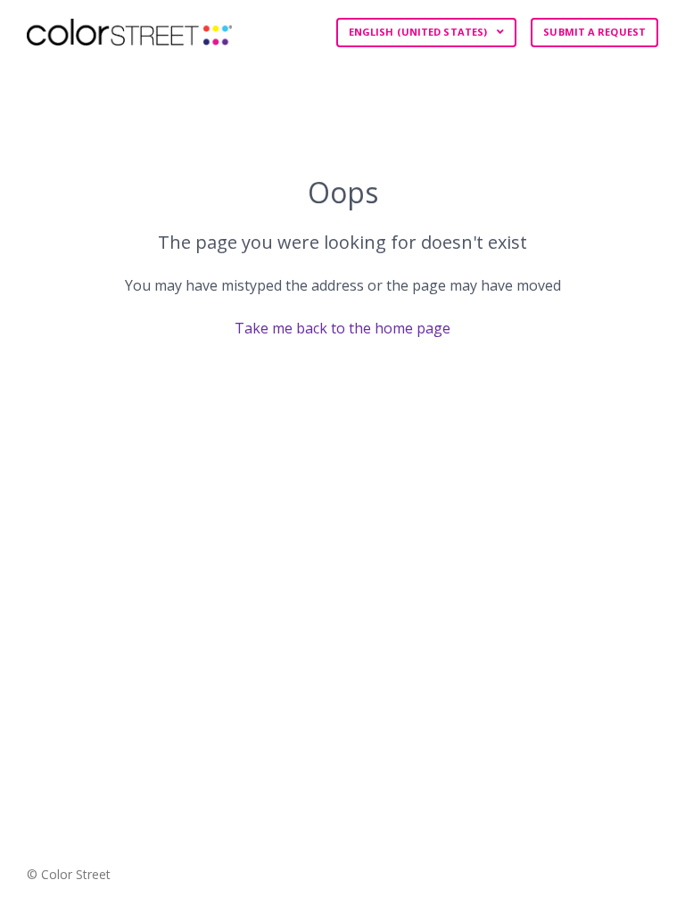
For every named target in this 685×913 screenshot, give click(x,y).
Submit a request (594, 31)
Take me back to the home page (342, 328)
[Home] (129, 32)
